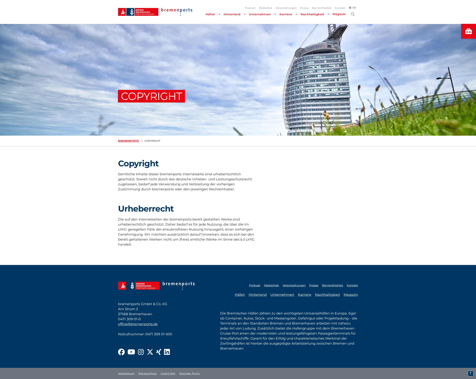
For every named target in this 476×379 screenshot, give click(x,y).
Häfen (210, 14)
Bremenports (128, 141)
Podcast (250, 8)
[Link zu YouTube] (131, 352)
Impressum (126, 373)
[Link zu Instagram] (141, 352)
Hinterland (232, 14)
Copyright (168, 373)
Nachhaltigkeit (312, 14)
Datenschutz (147, 373)
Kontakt (340, 8)
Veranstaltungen (286, 8)
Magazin (339, 14)
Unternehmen (260, 14)
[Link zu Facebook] (121, 352)
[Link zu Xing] (158, 352)
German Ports (189, 373)
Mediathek (265, 8)
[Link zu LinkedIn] (167, 352)
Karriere (285, 14)
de (354, 7)
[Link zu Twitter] (150, 352)
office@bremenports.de (138, 324)
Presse (304, 8)
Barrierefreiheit (322, 8)
